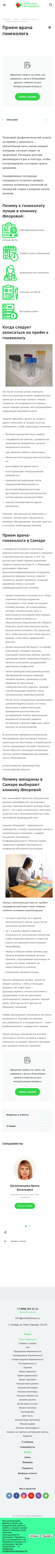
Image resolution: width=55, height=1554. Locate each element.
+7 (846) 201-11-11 (27, 1308)
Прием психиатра (27, 1407)
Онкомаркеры (28, 1411)
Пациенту (27, 1468)
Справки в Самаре (27, 1343)
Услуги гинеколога (28, 1339)
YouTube (31, 1496)
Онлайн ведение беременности (27, 1359)
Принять (47, 1535)
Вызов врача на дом (27, 1403)
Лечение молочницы (27, 1391)
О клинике (27, 1442)
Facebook (16, 1496)
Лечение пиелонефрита (27, 1428)
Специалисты (27, 1447)
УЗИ (27, 1347)
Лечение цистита (27, 1399)
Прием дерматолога (27, 1375)
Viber (38, 1496)
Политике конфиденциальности (14, 1549)
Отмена (34, 1535)
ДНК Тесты (27, 1416)
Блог (27, 1478)
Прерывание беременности (27, 1351)
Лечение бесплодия (27, 1387)
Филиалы (27, 1462)
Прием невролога (27, 1371)
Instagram (24, 1496)
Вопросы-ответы (27, 1473)
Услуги (27, 1334)
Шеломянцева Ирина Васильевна (25, 1187)
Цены (27, 1457)
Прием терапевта (27, 1379)
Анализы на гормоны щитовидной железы (27, 1432)
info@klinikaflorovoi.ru (27, 1318)
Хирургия (27, 1436)
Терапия (27, 1367)
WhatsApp (46, 1496)
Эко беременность (27, 1363)
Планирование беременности (27, 1355)
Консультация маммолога (27, 1420)
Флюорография (27, 1424)
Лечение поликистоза (27, 1395)
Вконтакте (9, 1496)
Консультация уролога (27, 1383)
